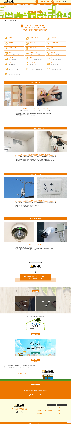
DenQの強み (19, 4)
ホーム (13, 4)
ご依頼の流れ (50, 407)
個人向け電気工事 (25, 4)
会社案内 (58, 4)
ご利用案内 (38, 4)
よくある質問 (50, 410)
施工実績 (45, 4)
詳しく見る (20, 373)
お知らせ (51, 4)
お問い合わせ (57, 1)
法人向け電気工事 (32, 4)
